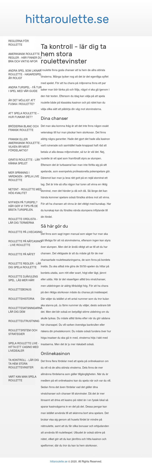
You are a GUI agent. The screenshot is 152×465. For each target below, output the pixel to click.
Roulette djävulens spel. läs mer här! (23, 278)
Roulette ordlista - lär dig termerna (22, 220)
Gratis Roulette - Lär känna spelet (24, 161)
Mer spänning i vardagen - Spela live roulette (23, 176)
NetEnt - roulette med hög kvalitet (25, 191)
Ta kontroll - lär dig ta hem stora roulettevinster (23, 363)
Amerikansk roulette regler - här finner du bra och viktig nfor (25, 57)
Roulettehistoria (21, 298)
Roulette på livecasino (25, 232)
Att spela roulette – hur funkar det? (23, 115)
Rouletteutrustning (23, 321)
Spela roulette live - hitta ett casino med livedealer (23, 346)
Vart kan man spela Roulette (22, 378)
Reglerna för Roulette (18, 42)
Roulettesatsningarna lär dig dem (25, 309)
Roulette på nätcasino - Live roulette (25, 243)
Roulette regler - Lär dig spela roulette (24, 265)
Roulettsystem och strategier (22, 332)
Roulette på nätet (21, 254)
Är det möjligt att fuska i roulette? (21, 102)
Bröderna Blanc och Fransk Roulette (23, 128)
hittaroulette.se (58, 461)
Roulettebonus (19, 289)
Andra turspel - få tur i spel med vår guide (25, 89)
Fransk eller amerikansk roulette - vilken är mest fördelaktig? (24, 144)
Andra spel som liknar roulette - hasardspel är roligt (25, 74)
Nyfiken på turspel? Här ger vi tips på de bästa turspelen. (23, 205)
